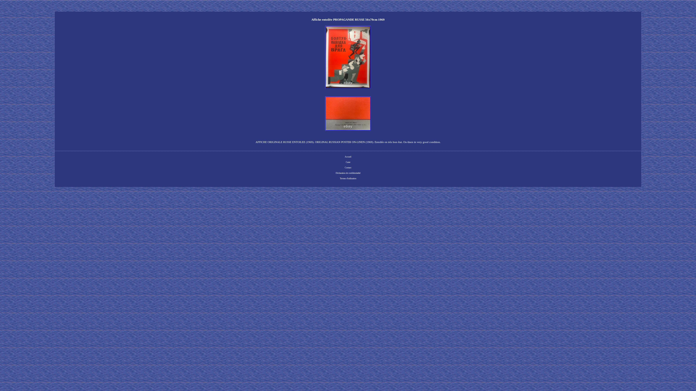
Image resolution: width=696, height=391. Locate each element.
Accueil (348, 156)
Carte (348, 162)
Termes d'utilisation (348, 178)
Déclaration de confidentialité (348, 173)
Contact (348, 167)
